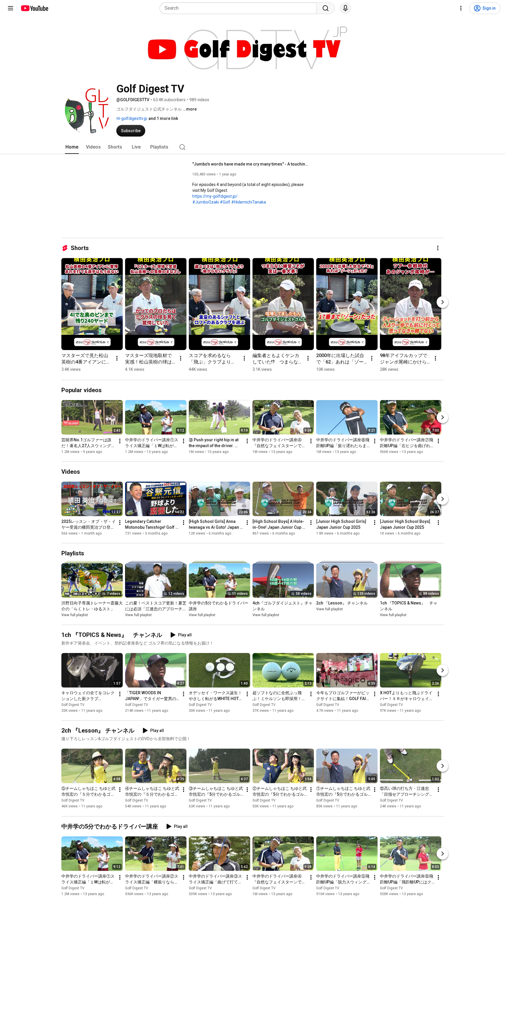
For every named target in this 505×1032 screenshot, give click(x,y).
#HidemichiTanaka (248, 202)
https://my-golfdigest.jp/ (215, 196)
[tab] (72, 147)
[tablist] (252, 147)
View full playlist (74, 615)
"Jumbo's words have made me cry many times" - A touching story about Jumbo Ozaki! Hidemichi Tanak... (250, 164)
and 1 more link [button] (163, 118)
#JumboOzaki (205, 202)
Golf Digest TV (72, 705)
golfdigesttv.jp (133, 118)
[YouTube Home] (34, 8)
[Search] (325, 8)
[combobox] (240, 8)
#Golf (225, 202)
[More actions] (438, 248)
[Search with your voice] (345, 8)
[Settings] (460, 8)
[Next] (442, 302)
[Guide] (10, 8)
